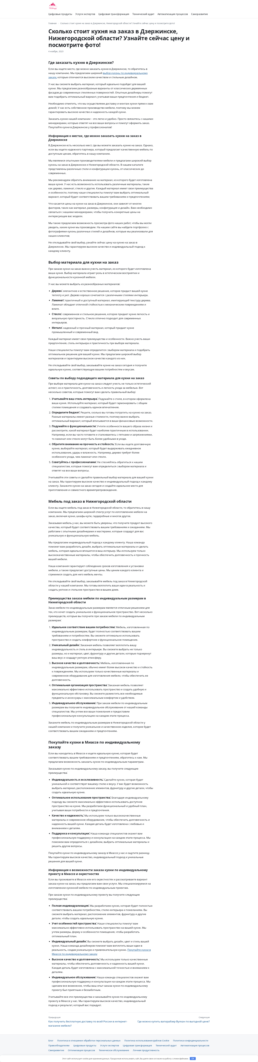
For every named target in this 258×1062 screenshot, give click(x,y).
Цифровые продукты (60, 14)
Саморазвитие (199, 14)
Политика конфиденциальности (190, 1040)
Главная (52, 23)
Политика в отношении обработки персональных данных (88, 1040)
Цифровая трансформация (113, 14)
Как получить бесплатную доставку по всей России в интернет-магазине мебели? (87, 1021)
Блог (50, 1040)
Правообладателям (58, 1045)
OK (192, 1059)
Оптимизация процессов (81, 1050)
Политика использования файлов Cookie (146, 1040)
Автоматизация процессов (173, 14)
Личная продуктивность (146, 1050)
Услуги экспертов (85, 14)
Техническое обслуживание (114, 1050)
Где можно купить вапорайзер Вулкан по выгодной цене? (174, 1019)
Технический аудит (143, 14)
